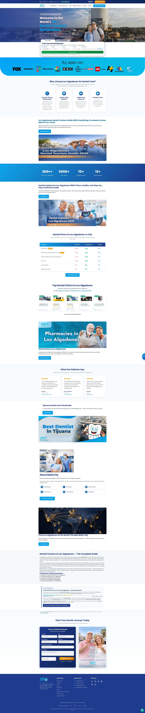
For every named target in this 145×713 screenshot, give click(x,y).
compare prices (43, 571)
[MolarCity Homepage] (42, 5)
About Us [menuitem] (85, 5)
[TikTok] (98, 681)
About (71, 705)
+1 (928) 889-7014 (79, 683)
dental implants (57, 565)
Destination (44, 46)
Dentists (58, 683)
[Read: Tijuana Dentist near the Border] (72, 429)
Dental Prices (59, 680)
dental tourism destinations (64, 563)
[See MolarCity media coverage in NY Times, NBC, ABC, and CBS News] (72, 66)
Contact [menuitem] (89, 5)
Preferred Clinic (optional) (46, 644)
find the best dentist (97, 570)
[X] (92, 684)
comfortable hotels (77, 568)
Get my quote (73, 52)
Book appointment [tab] (63, 40)
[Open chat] (142, 710)
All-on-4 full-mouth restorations (77, 565)
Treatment (84, 46)
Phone (74, 46)
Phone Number (44, 639)
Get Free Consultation (99, 5)
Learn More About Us (47, 498)
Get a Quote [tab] (48, 40)
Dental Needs (44, 649)
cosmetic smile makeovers (92, 565)
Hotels (58, 685)
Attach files (100, 48)
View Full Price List (72, 275)
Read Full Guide (44, 131)
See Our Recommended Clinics (72, 314)
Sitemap (84, 705)
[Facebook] (92, 681)
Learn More (43, 196)
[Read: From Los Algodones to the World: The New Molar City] (72, 521)
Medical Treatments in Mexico (63, 691)
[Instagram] (95, 681)
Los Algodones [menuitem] (53, 5)
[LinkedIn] (95, 684)
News (80, 705)
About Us (59, 689)
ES (92, 1)
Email (64, 46)
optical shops (70, 568)
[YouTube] (101, 681)
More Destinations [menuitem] (63, 5)
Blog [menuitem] (70, 5)
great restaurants (87, 568)
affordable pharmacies (61, 568)
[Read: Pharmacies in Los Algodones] (72, 335)
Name (53, 46)
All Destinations (60, 693)
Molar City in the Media (63, 705)
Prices (75, 705)
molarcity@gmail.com (80, 685)
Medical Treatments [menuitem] (77, 5)
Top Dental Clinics (61, 695)
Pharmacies (59, 687)
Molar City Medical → (45, 612)
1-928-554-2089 (79, 680)
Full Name (43, 634)
